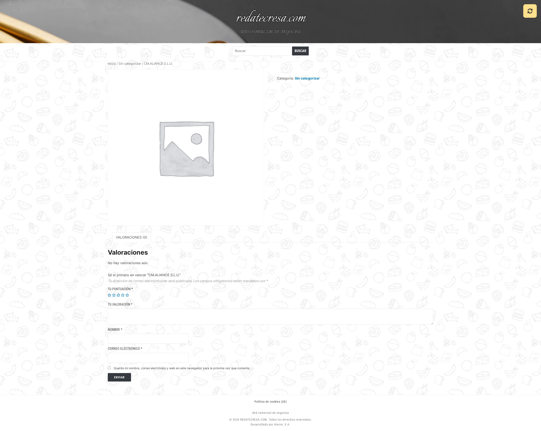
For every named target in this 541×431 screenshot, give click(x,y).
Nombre (115, 330)
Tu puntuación (120, 289)
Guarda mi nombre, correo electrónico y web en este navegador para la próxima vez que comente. (182, 368)
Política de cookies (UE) (270, 401)
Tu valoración (120, 304)
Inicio (112, 64)
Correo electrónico (125, 349)
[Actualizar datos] (530, 11)
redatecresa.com (271, 18)
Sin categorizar (130, 64)
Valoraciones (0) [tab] (131, 237)
